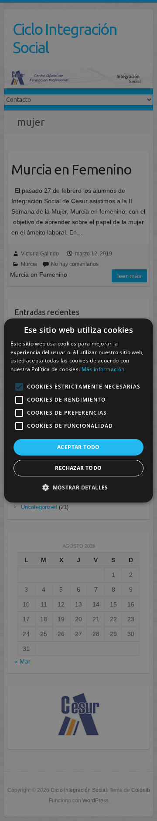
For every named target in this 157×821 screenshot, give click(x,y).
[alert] (78, 410)
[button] (78, 487)
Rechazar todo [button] (78, 468)
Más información (103, 369)
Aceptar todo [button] (78, 447)
